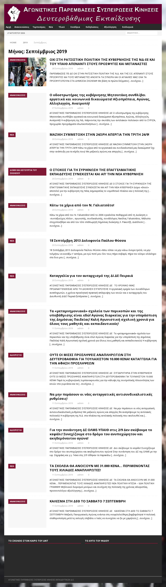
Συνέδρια (75, 27)
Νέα (51, 27)
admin (80, 68)
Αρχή (8, 27)
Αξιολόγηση (110, 27)
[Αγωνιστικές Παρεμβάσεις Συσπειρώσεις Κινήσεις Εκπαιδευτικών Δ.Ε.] (83, 21)
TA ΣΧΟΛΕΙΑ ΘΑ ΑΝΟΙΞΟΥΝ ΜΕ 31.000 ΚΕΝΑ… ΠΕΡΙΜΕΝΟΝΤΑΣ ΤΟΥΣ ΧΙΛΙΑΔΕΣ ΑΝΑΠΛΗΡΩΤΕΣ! (100, 468)
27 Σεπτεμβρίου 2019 (62, 108)
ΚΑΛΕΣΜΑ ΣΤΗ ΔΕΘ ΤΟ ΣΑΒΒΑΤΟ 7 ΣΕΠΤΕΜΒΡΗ (88, 501)
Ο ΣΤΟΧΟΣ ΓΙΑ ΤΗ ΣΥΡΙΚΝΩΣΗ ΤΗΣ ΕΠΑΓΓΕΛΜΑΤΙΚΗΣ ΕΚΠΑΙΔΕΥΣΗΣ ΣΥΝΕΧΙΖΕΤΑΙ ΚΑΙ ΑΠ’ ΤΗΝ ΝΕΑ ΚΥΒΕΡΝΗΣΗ (96, 172)
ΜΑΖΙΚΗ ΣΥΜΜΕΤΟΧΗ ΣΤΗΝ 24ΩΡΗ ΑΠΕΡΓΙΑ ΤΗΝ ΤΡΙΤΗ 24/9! (99, 134)
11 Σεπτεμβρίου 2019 (62, 328)
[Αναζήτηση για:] (141, 32)
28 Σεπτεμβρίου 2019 (62, 68)
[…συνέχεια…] (135, 80)
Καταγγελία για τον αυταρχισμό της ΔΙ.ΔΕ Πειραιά (91, 275)
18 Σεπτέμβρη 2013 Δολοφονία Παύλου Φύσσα (88, 240)
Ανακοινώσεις (21, 27)
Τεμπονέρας (39, 27)
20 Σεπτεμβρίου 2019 (62, 139)
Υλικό (62, 27)
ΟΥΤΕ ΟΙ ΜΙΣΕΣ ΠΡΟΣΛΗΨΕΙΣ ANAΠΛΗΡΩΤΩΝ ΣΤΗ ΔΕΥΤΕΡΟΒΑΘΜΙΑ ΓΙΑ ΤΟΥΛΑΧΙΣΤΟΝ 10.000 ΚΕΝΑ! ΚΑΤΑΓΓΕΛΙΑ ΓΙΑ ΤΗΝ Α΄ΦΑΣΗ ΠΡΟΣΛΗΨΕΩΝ (103, 359)
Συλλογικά (127, 27)
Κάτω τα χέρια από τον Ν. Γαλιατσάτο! (82, 205)
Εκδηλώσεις (92, 27)
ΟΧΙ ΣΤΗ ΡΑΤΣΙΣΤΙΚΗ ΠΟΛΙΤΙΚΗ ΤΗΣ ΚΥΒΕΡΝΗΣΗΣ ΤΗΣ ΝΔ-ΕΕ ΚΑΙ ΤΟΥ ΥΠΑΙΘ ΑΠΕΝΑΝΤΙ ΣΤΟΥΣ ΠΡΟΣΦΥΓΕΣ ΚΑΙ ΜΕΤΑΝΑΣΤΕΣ (102, 61)
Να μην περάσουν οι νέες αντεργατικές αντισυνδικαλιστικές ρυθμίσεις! (101, 396)
